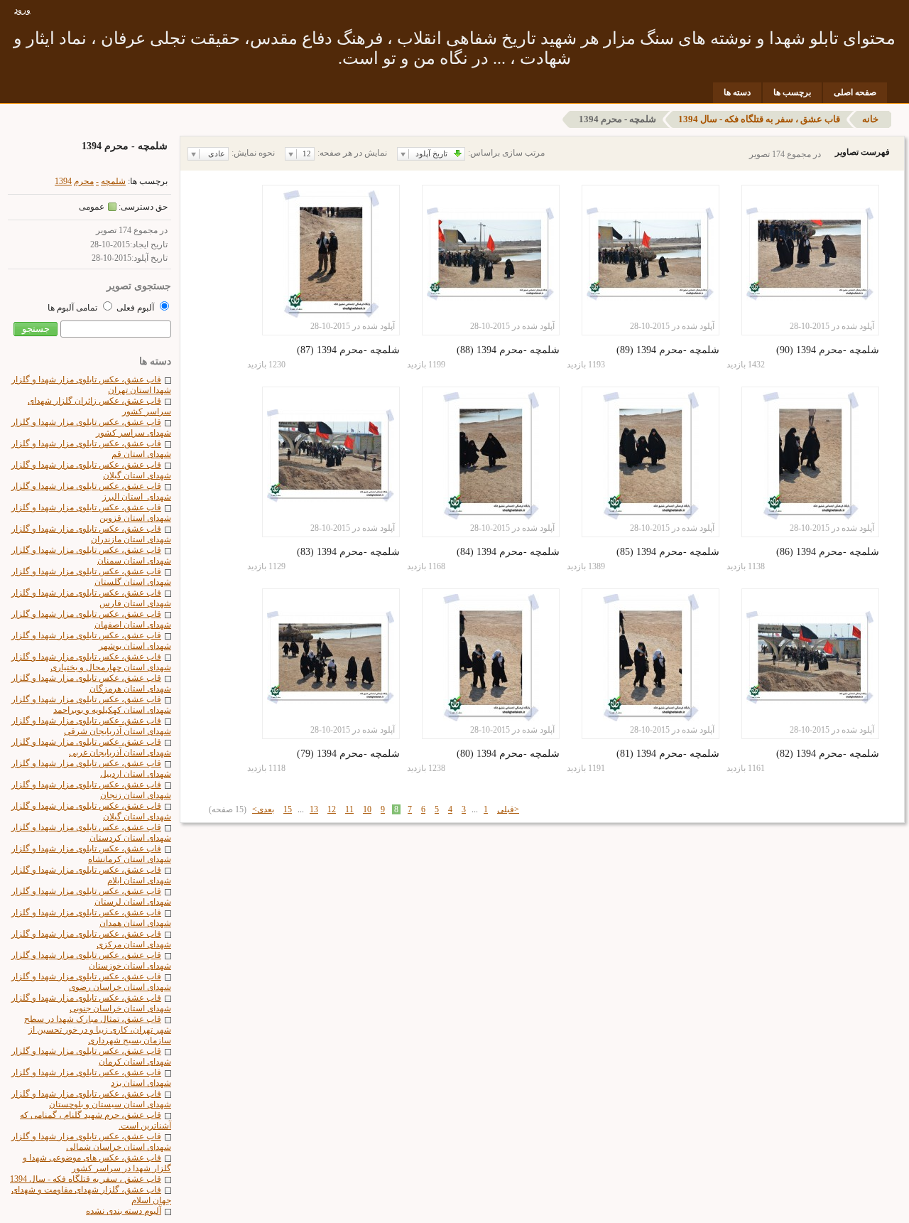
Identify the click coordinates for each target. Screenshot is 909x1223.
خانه (870, 119)
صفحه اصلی (855, 92)
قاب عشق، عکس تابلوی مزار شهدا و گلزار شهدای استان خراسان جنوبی (91, 1003)
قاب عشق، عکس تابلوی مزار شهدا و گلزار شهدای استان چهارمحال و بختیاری (91, 662)
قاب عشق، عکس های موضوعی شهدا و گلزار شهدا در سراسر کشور (97, 1163)
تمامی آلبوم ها (73, 308)
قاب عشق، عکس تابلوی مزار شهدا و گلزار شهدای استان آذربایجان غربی (91, 747)
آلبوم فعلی (135, 308)
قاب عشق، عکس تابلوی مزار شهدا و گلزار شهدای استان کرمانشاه (91, 854)
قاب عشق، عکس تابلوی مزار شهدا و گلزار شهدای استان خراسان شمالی (91, 1141)
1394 (63, 181)
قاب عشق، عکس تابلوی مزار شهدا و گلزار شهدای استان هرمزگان (91, 683)
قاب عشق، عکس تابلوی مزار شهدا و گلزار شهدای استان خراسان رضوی (91, 981)
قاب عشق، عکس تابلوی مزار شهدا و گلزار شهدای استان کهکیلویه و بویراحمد (91, 704)
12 (331, 809)
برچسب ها (792, 92)
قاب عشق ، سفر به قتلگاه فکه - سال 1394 (759, 119)
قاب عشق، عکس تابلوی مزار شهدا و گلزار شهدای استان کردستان (91, 832)
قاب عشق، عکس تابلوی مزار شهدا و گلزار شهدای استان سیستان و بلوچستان (91, 1099)
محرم (84, 181)
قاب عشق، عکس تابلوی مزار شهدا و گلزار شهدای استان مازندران (91, 534)
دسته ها (737, 92)
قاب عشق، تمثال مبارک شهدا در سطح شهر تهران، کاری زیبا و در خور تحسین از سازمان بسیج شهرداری (97, 1029)
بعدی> (263, 809)
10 (367, 809)
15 (287, 809)
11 (349, 809)
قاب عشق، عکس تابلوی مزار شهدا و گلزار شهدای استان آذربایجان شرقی (91, 726)
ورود (22, 10)
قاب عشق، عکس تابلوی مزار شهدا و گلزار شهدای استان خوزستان (91, 960)
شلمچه (113, 181)
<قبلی (508, 809)
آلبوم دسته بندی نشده (123, 1211)
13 (314, 809)
